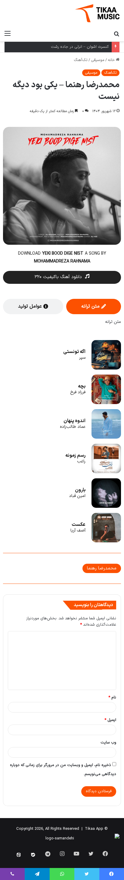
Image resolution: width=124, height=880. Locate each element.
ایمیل (110, 720)
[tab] (93, 306)
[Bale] (33, 855)
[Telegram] (47, 854)
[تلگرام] (37, 874)
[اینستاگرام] (62, 853)
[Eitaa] (18, 855)
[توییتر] (91, 853)
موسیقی (97, 60)
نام (112, 697)
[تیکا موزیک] (97, 13)
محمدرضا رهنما (101, 568)
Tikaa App (94, 829)
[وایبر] (12, 874)
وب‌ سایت (108, 743)
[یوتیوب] (76, 853)
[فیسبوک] (105, 853)
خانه (112, 60)
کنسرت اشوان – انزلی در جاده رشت (80, 47)
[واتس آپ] (62, 874)
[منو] (8, 33)
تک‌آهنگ (81, 60)
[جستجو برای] (116, 33)
